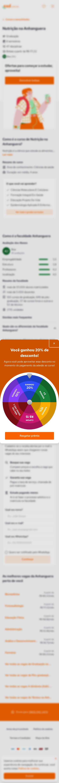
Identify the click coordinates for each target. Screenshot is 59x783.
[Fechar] (54, 343)
